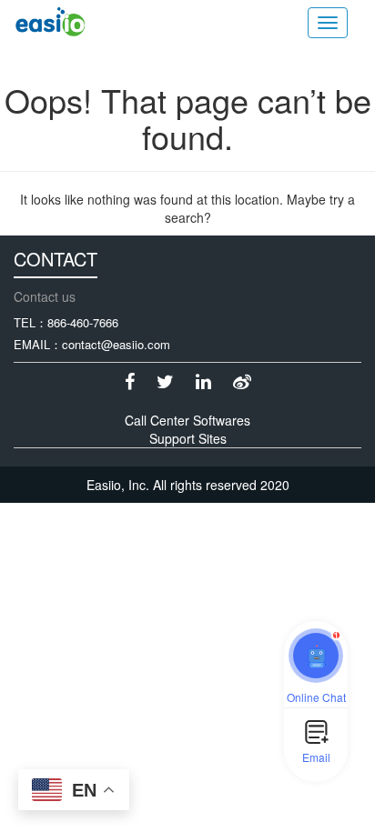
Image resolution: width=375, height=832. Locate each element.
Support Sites (188, 438)
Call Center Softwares (187, 420)
